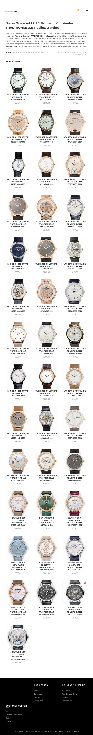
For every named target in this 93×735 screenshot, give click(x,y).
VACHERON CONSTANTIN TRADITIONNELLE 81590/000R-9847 (18, 351)
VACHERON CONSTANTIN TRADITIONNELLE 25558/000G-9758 (18, 266)
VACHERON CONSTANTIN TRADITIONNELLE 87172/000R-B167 (75, 139)
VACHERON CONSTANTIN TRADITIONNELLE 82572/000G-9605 (46, 351)
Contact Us (38, 694)
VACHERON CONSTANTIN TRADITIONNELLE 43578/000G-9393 (18, 308)
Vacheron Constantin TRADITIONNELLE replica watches (35, 36)
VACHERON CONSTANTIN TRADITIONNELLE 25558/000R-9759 (18, 435)
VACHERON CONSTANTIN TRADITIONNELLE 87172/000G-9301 (18, 97)
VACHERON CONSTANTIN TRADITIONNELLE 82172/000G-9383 (18, 181)
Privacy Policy (39, 700)
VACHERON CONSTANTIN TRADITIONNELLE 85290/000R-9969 (46, 478)
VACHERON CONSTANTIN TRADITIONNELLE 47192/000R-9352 (75, 351)
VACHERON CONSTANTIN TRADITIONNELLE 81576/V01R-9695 (18, 139)
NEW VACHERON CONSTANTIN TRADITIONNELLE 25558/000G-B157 (74, 566)
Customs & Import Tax (14, 715)
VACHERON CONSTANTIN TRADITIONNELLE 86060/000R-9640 (75, 97)
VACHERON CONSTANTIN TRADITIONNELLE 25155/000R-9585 (46, 393)
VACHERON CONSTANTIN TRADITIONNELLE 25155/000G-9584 (18, 393)
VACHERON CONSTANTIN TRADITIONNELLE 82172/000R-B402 (18, 224)
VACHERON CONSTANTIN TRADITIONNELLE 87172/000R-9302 (46, 139)
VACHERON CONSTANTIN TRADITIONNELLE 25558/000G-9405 (75, 224)
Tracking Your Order (69, 694)
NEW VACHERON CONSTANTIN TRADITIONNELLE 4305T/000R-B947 (46, 566)
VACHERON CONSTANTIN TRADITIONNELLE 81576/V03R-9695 (46, 308)
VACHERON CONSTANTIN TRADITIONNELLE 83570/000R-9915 (18, 478)
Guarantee (66, 691)
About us (37, 691)
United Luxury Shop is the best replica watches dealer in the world (42, 731)
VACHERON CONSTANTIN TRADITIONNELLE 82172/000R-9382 (46, 181)
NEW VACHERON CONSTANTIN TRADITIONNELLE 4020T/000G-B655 (74, 610)
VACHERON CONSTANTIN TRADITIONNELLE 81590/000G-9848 (75, 308)
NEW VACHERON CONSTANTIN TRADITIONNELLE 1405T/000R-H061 (74, 521)
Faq (7, 711)
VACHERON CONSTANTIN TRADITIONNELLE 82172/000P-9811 (75, 478)
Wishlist (78, 10)
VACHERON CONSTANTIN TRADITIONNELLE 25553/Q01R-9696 (46, 224)
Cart (7, 718)
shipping (65, 697)
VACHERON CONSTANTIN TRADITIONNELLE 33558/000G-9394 (46, 435)
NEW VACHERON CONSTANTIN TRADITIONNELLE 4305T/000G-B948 (18, 566)
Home (9, 52)
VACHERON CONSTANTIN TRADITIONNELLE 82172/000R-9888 (75, 181)
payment (37, 697)
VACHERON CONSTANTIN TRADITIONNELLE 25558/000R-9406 (75, 393)
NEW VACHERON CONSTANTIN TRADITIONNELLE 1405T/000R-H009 (46, 521)
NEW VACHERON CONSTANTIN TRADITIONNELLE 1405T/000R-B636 (18, 521)
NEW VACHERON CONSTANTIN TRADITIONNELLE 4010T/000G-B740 (46, 610)
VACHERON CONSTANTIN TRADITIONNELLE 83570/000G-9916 (75, 435)
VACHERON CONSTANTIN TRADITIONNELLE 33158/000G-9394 (75, 266)
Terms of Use (67, 700)
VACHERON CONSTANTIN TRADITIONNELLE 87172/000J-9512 (46, 97)
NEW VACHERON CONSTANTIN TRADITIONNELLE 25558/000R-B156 (18, 610)
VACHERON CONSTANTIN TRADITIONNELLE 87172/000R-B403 (46, 266)
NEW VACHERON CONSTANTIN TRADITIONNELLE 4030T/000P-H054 (18, 655)
